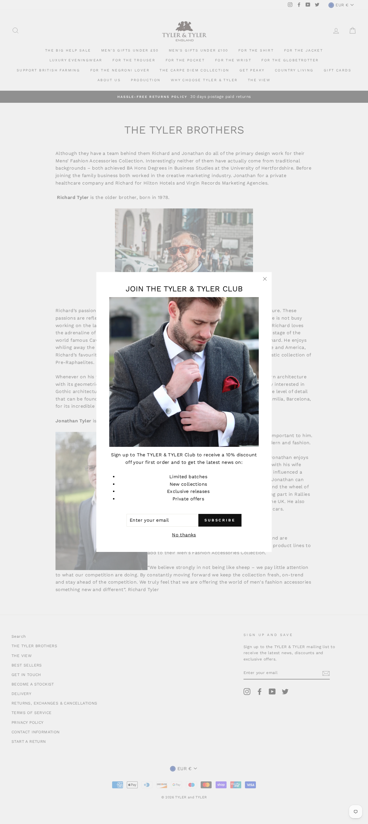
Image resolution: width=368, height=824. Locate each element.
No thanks (184, 535)
